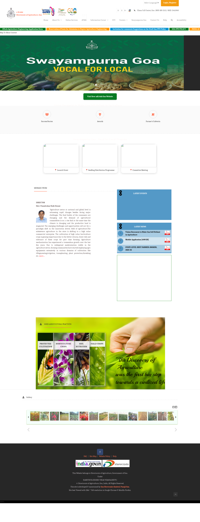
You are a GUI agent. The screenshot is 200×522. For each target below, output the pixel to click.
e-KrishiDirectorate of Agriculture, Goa (29, 13)
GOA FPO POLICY (161, 29)
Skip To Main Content (8, 32)
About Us (55, 20)
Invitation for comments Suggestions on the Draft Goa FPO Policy (122, 29)
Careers (122, 20)
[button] (15, 66)
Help (165, 20)
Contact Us (154, 20)
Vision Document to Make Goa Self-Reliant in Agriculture (88, 105)
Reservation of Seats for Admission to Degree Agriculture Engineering (60, 29)
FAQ (85, 456)
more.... (42, 256)
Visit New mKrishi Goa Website (100, 96)
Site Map (93, 456)
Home (46, 20)
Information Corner (98, 20)
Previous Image (28, 429)
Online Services (72, 20)
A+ (125, 10)
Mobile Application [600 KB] (137, 239)
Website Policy (104, 456)
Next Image (176, 429)
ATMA (84, 20)
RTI (113, 20)
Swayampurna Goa (139, 20)
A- (118, 10)
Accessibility (181, 20)
